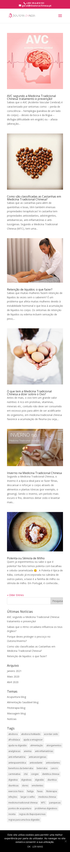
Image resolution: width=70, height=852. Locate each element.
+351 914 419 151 (35, 3)
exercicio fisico (16, 791)
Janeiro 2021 (14, 671)
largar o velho (28, 796)
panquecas (54, 802)
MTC (43, 802)
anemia (27, 751)
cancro (54, 768)
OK (29, 846)
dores (25, 785)
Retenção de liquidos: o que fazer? (29, 289)
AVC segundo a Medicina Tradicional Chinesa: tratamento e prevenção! (31, 97)
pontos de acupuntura (19, 808)
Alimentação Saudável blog (22, 702)
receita (11, 814)
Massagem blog (16, 713)
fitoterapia (51, 791)
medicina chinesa (47, 796)
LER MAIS (37, 846)
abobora (13, 734)
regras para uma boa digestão (24, 819)
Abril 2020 (12, 682)
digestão (39, 779)
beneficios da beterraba (20, 768)
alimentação (36, 745)
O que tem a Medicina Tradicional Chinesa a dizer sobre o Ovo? (29, 392)
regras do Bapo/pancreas (32, 814)
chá (25, 774)
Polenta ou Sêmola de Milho (26, 558)
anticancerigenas (37, 756)
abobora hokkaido (30, 734)
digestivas (26, 779)
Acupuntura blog (16, 697)
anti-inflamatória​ (16, 756)
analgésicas (14, 751)
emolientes (37, 785)
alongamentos (53, 745)
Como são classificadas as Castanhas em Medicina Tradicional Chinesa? (34, 197)
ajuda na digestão (17, 745)
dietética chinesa (50, 774)
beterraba (42, 768)
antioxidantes (53, 762)
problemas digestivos (46, 808)
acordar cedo (51, 734)
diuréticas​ (13, 785)
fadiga (30, 791)
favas (40, 791)
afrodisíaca (14, 739)
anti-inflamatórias (44, 751)
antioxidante (36, 762)
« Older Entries (15, 595)
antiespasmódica (17, 762)
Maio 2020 (13, 676)
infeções (12, 796)
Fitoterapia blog (16, 708)
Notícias (12, 719)
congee (35, 774)
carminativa (14, 774)
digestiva (13, 779)
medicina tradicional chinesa (23, 802)
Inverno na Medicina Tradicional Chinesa (34, 473)
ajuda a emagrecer (33, 739)
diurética (52, 779)
